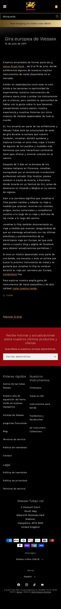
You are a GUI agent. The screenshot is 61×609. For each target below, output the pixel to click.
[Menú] (4, 6)
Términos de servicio (14, 439)
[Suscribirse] (54, 356)
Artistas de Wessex (13, 415)
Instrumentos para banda (40, 406)
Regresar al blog (12, 316)
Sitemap (19, 592)
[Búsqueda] (57, 16)
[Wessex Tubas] (30, 6)
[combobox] (30, 16)
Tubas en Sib (37, 396)
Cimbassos (35, 388)
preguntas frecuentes (15, 423)
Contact (7, 455)
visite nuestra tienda (25, 288)
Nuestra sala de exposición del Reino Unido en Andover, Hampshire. (14, 401)
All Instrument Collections (37, 430)
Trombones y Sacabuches (37, 418)
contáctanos (10, 274)
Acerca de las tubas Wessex (14, 386)
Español (28, 576)
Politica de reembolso (15, 447)
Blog (5, 431)
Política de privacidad (15, 480)
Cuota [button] (9, 295)
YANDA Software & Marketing (41, 592)
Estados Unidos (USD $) (28, 559)
